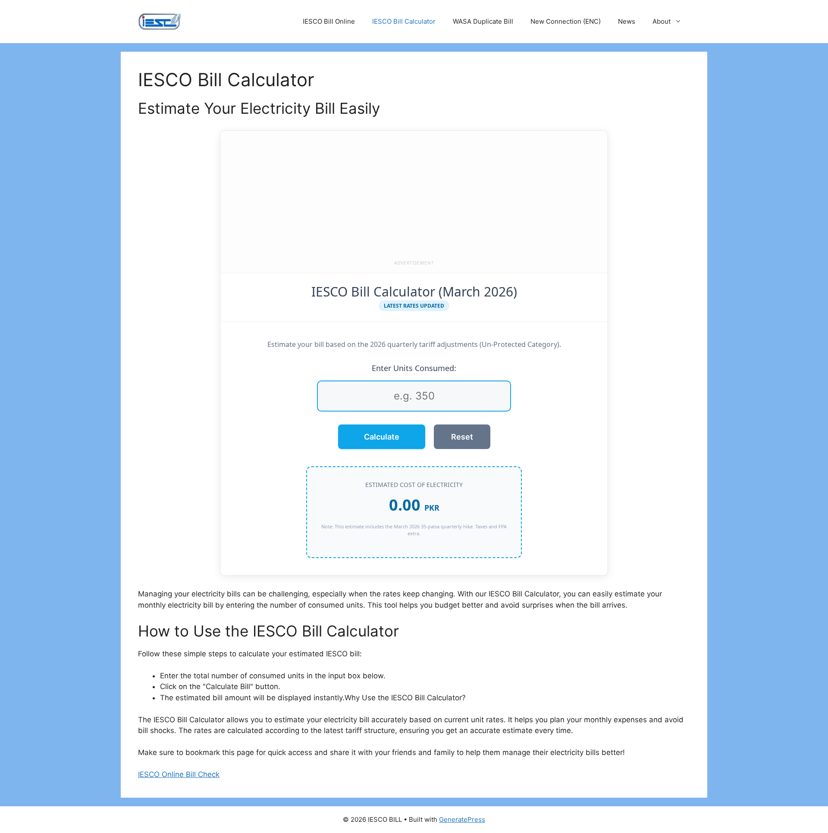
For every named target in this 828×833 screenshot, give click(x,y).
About (661, 21)
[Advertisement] (414, 197)
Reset (462, 436)
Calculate (381, 436)
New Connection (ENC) (565, 21)
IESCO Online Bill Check (179, 774)
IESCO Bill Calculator (404, 21)
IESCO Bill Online (329, 21)
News (626, 21)
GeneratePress (462, 819)
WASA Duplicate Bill (483, 21)
